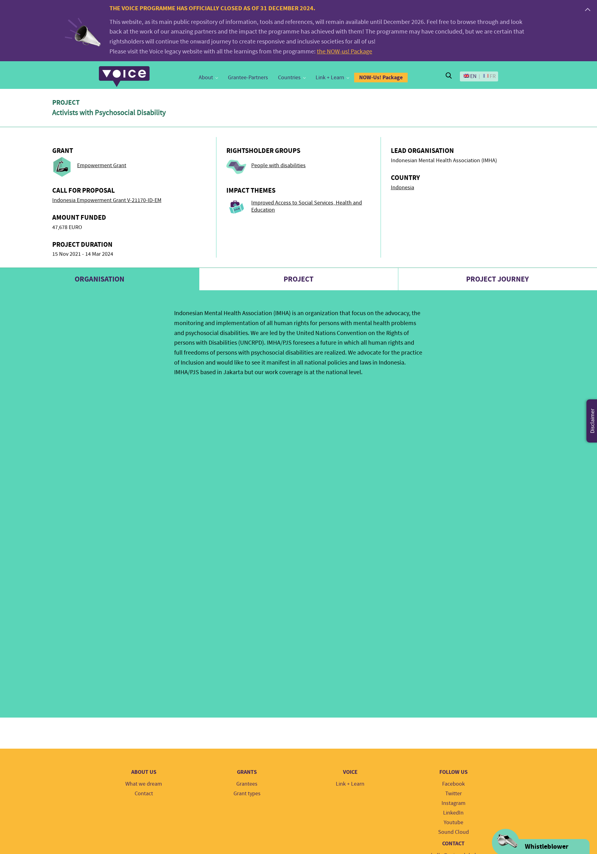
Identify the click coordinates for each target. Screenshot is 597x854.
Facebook (453, 783)
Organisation (99, 279)
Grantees (246, 783)
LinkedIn (453, 812)
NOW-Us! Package (381, 77)
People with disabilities (278, 165)
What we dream (143, 783)
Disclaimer (592, 421)
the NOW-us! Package (344, 51)
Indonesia (402, 187)
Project (298, 279)
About (206, 77)
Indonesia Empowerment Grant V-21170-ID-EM (106, 200)
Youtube (453, 822)
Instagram (453, 803)
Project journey (497, 279)
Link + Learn (330, 77)
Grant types (247, 793)
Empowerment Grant (101, 165)
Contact (144, 793)
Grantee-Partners (248, 77)
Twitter (453, 793)
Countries (289, 77)
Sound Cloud (453, 832)
